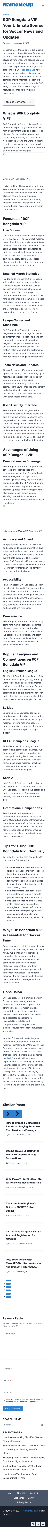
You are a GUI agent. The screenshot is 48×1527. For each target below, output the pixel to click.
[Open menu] (42, 5)
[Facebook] (33, 1524)
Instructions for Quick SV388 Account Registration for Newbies (23, 1235)
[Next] (17, 1114)
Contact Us (35, 1493)
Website (8, 1392)
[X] (38, 1524)
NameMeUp (29, 1511)
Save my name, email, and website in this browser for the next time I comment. (24, 1400)
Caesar (8, 43)
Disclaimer (19, 1498)
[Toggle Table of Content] (29, 102)
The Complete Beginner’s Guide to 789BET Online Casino (21, 1207)
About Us (21, 1493)
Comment (9, 1333)
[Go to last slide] (7, 1114)
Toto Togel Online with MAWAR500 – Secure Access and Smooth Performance (23, 1263)
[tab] (8, 1280)
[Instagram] (43, 1524)
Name (8, 1369)
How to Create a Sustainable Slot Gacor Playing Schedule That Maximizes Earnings (23, 1126)
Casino (6, 15)
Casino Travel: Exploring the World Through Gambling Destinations (22, 1154)
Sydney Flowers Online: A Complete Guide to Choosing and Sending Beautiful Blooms (24, 1449)
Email (7, 1380)
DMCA (31, 1498)
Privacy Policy (24, 1502)
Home (10, 1493)
